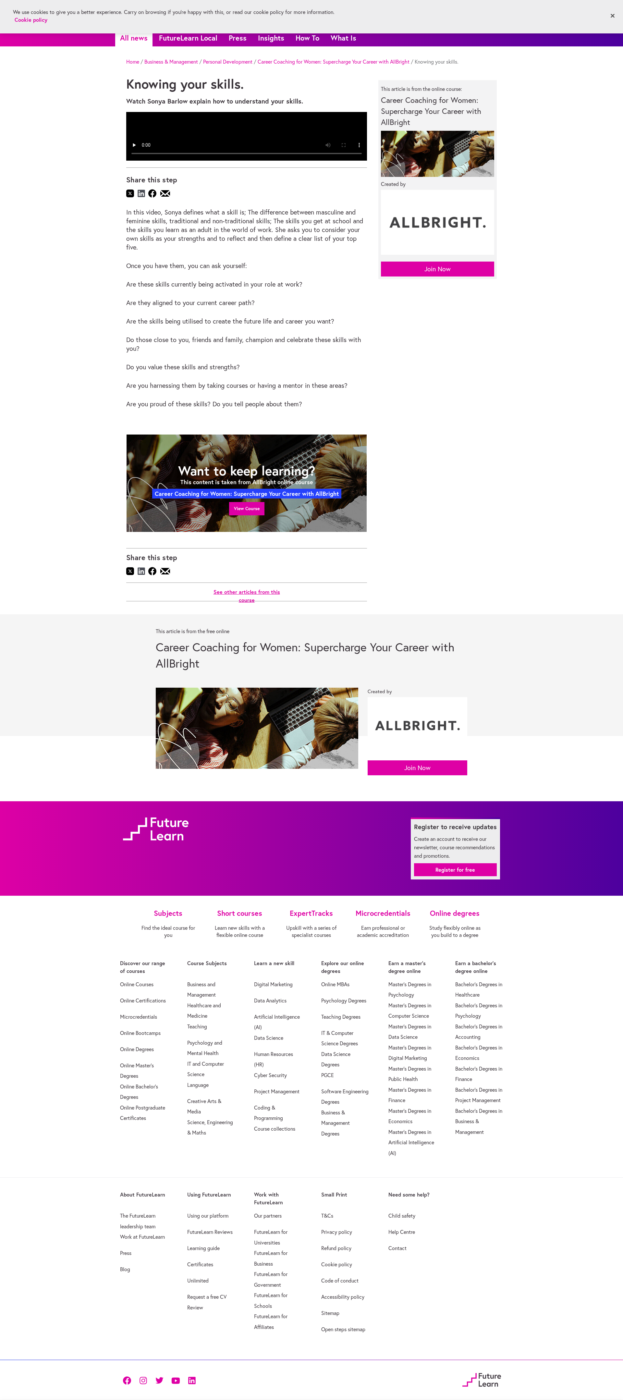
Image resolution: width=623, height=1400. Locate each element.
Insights (271, 38)
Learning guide (203, 1248)
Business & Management (171, 61)
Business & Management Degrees (335, 1123)
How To (307, 38)
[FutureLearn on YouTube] (175, 1380)
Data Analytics (270, 1000)
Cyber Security (270, 1075)
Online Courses (136, 984)
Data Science (268, 1038)
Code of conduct (340, 1280)
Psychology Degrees (343, 1000)
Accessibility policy (342, 1297)
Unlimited (198, 1280)
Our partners (268, 1215)
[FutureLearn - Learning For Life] (481, 1379)
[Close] (612, 16)
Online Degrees (137, 1049)
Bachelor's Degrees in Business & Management (478, 1121)
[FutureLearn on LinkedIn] (192, 1380)
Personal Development (227, 61)
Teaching (197, 1026)
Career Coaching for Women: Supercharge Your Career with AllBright (333, 61)
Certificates (200, 1264)
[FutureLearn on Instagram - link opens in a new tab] (143, 1380)
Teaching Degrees (340, 1016)
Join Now (437, 269)
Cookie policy (336, 1264)
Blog (125, 1269)
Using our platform (207, 1215)
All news (134, 38)
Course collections (274, 1128)
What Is (343, 38)
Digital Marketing (273, 984)
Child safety (401, 1215)
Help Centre (401, 1232)
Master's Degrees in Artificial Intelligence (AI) (411, 1142)
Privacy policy (336, 1232)
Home (132, 61)
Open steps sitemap (343, 1329)
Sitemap (330, 1313)
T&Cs (327, 1215)
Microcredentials (138, 1016)
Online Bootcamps (140, 1033)
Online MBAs (335, 984)
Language (198, 1085)
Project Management (276, 1091)
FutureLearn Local (188, 38)
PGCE (327, 1075)
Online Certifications (143, 1000)
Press (238, 38)
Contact (397, 1248)
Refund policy (336, 1248)
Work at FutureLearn (142, 1237)
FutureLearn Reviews (210, 1232)
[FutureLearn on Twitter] (159, 1380)
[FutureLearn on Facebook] (128, 1380)
